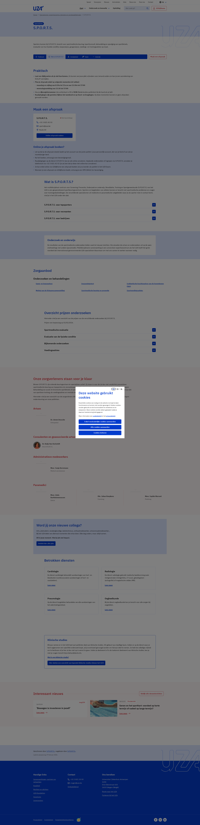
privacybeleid (110, 416)
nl (121, 389)
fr (117, 389)
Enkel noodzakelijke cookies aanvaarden (100, 422)
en (113, 389)
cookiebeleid (97, 416)
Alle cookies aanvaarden (100, 427)
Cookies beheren (100, 433)
